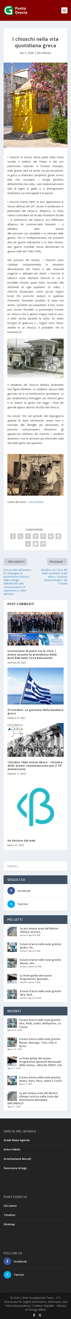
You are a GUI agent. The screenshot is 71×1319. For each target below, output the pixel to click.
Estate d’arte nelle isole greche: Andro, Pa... (41, 945)
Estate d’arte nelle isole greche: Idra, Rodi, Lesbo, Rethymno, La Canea (40, 1023)
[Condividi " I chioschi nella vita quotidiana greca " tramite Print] (43, 544)
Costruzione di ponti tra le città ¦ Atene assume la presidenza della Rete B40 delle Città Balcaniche (32, 654)
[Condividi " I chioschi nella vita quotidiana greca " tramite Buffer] (58, 536)
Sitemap (9, 1224)
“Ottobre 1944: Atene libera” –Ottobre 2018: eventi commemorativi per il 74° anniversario (35, 765)
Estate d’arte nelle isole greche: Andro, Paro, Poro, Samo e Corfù (40, 1079)
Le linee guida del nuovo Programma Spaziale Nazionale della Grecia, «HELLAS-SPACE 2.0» (40, 1061)
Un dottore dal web (21, 840)
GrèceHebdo (36, 502)
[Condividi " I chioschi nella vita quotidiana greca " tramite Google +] (28, 536)
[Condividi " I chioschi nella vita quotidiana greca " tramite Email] (35, 544)
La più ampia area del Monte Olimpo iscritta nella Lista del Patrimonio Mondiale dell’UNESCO (32, 1098)
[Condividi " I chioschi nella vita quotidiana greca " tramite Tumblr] (35, 536)
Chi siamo (10, 1205)
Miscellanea (44, 53)
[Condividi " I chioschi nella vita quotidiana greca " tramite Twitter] (20, 536)
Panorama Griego (15, 1168)
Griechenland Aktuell (17, 1159)
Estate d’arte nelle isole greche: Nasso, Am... (41, 961)
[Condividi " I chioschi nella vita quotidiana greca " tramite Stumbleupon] (28, 544)
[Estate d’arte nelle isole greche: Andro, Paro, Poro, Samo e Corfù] (12, 947)
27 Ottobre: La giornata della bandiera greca (35, 711)
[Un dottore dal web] (35, 807)
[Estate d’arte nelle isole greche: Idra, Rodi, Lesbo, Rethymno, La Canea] (12, 994)
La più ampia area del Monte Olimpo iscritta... (39, 930)
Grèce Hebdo (12, 1149)
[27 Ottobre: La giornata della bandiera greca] (35, 686)
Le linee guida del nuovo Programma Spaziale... (36, 977)
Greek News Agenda (17, 1140)
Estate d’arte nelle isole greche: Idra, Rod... (41, 992)
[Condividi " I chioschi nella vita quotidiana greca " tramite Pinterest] (43, 536)
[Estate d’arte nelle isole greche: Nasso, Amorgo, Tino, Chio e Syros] (12, 963)
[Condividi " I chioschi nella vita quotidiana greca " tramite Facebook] (13, 536)
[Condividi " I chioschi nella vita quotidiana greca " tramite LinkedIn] (51, 536)
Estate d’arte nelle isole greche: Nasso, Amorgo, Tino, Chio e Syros (40, 1042)
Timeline (9, 1215)
